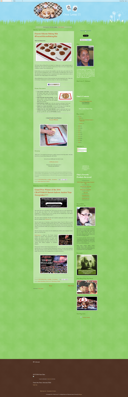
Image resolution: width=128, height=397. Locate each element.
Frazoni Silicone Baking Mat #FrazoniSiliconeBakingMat (46, 35)
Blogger (80, 394)
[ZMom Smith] (85, 32)
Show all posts (61, 27)
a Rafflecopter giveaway (53, 161)
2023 (79, 116)
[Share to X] (64, 179)
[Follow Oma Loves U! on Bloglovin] (85, 40)
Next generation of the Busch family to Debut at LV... (86, 120)
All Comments (81, 151)
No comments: (55, 279)
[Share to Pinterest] (66, 179)
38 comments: (54, 179)
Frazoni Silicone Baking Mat (86, 101)
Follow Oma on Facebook (85, 30)
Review (48, 181)
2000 (79, 142)
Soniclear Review (85, 198)
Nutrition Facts (49, 378)
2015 (79, 136)
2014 (79, 138)
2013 (79, 140)
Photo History (54, 281)
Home (50, 286)
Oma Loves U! (43, 181)
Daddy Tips (35, 384)
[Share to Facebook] (65, 179)
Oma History (43, 281)
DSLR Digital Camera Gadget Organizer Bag (85, 182)
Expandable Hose (85, 195)
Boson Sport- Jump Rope (85, 189)
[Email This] (61, 179)
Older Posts (71, 286)
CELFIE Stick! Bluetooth (85, 186)
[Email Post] (59, 179)
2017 (79, 132)
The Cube (86, 192)
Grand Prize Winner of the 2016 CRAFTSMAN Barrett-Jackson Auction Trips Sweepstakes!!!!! (53, 192)
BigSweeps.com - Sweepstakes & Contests (48, 391)
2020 (79, 126)
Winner (58, 281)
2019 (79, 128)
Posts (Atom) (40, 288)
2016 (79, 134)
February (81, 123)
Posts (79, 148)
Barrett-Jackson (38, 235)
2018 (79, 130)
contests (39, 181)
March (80, 118)
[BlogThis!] (62, 179)
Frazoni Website (53, 120)
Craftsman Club (48, 219)
